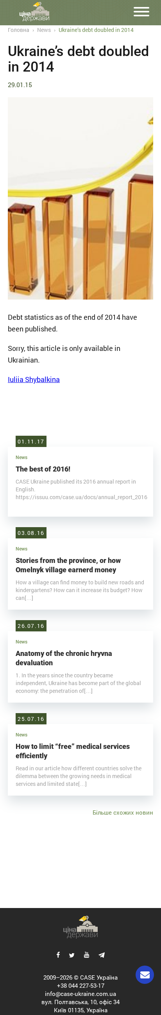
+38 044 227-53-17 (80, 985)
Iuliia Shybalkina (34, 379)
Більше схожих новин (123, 812)
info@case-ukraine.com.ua (80, 993)
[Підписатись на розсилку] (145, 975)
